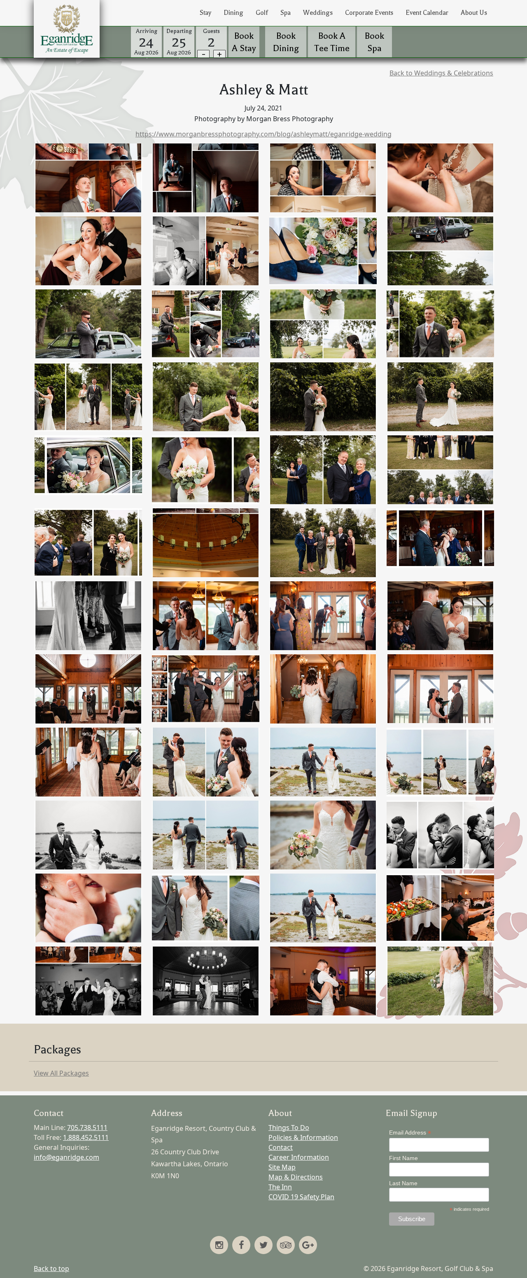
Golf (262, 12)
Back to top (51, 1268)
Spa (285, 12)
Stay (205, 12)
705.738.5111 (87, 1127)
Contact (280, 1147)
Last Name (403, 1183)
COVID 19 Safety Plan (301, 1196)
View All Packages (61, 1073)
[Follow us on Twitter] (263, 1245)
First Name (403, 1158)
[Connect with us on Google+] (308, 1245)
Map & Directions (295, 1177)
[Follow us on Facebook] (241, 1245)
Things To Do (288, 1127)
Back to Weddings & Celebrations (441, 73)
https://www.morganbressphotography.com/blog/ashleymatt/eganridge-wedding (263, 134)
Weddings (318, 12)
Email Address (410, 1133)
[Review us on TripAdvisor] (286, 1245)
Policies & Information (303, 1137)
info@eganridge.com (66, 1157)
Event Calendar (427, 12)
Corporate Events (369, 12)
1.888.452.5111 (86, 1137)
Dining (233, 12)
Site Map (282, 1167)
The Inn (280, 1186)
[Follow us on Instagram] (219, 1245)
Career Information (298, 1157)
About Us (474, 12)
